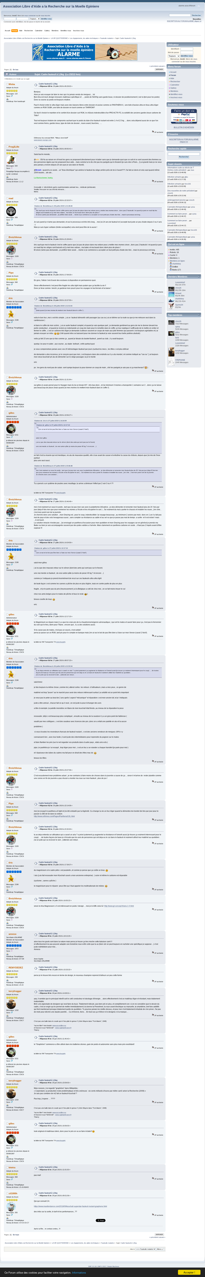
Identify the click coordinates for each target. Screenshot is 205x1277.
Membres (174, 91)
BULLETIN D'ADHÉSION (184, 127)
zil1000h (13, 1193)
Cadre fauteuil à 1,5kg (48, 84)
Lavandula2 (171, 223)
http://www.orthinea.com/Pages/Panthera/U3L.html (54, 816)
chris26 (170, 193)
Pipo (11, 272)
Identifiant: (175, 49)
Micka (12, 84)
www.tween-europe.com (42, 140)
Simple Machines (113, 1266)
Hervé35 (187, 184)
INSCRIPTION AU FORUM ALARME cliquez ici (184, 21)
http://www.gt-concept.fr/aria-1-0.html (119, 906)
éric (11, 298)
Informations (79, 1272)
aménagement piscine (176, 200)
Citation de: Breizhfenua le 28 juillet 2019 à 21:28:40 (53, 206)
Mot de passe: (173, 52)
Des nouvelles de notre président (180, 191)
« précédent (153, 66)
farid (177, 338)
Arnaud (178, 293)
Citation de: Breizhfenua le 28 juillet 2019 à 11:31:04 (53, 306)
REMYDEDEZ (16, 967)
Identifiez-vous (176, 94)
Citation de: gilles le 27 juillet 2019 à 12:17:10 (53, 425)
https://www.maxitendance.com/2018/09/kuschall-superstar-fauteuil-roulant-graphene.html (70, 1206)
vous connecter (30, 15)
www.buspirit (60, 493)
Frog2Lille (14, 146)
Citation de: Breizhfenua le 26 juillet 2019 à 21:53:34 (53, 666)
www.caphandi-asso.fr (63, 1028)
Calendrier (174, 85)
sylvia (193, 207)
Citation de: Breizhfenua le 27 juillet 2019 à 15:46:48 (53, 466)
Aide (172, 78)
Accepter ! (189, 1272)
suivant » (162, 66)
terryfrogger (15, 991)
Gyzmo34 (179, 305)
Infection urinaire (174, 177)
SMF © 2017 (102, 1266)
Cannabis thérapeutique (177, 207)
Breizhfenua (15, 237)
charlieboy (176, 264)
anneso (12, 934)
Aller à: (132, 1249)
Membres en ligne (177, 261)
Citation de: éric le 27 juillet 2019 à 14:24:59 (50, 421)
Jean (192, 170)
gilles (11, 413)
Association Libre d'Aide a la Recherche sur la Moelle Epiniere (51, 6)
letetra (12, 1167)
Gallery (173, 88)
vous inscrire (45, 15)
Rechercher (175, 82)
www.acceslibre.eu (59, 1025)
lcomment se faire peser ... (178, 214)
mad (11, 198)
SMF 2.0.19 (92, 1266)
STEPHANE (180, 360)
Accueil (173, 72)
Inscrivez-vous (176, 97)
